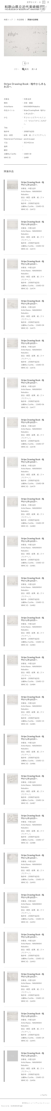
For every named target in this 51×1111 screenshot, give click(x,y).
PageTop (44, 1095)
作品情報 (20, 19)
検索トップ (8, 19)
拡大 (27, 69)
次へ (34, 68)
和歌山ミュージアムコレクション (36, 1103)
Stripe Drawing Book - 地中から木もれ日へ (32, 183)
